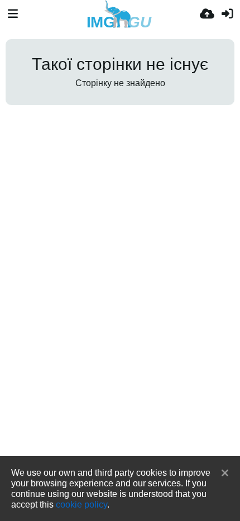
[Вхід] (227, 14)
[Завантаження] (207, 14)
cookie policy (81, 504)
